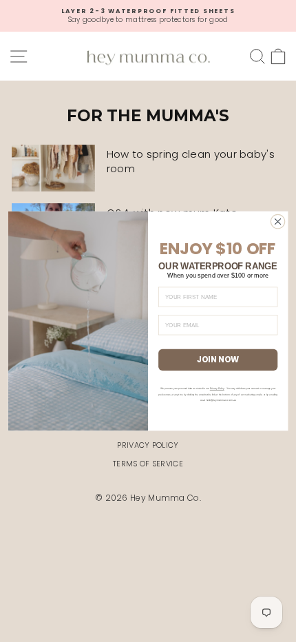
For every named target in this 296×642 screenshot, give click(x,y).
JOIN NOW (218, 359)
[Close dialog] (277, 221)
